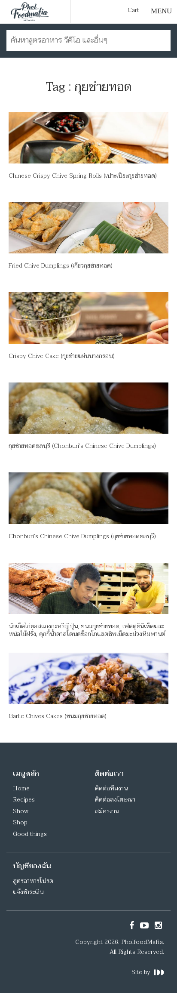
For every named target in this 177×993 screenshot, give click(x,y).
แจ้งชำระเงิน (28, 892)
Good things (30, 834)
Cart (133, 10)
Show (20, 811)
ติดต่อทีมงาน (111, 788)
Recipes (24, 800)
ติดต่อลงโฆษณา (115, 800)
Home (21, 788)
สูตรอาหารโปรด (33, 881)
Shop (20, 822)
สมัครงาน (107, 811)
